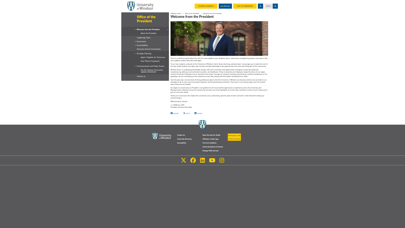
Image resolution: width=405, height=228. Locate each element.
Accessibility (181, 143)
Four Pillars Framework (150, 61)
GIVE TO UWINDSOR (245, 6)
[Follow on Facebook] (193, 162)
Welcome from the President (148, 29)
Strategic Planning (144, 53)
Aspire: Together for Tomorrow (153, 57)
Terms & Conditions (209, 143)
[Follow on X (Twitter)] (183, 162)
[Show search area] (260, 6)
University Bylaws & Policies (212, 147)
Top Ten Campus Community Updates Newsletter (152, 71)
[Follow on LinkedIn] (202, 162)
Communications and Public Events (150, 66)
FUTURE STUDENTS (206, 6)
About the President (148, 33)
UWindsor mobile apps (210, 139)
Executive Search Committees (149, 49)
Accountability (142, 45)
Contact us (141, 76)
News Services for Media (211, 135)
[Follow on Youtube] (212, 162)
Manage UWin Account (210, 151)
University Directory (184, 139)
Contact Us (181, 135)
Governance (141, 41)
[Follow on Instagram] (221, 162)
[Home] (140, 6)
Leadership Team (143, 37)
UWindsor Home (176, 13)
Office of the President (146, 19)
